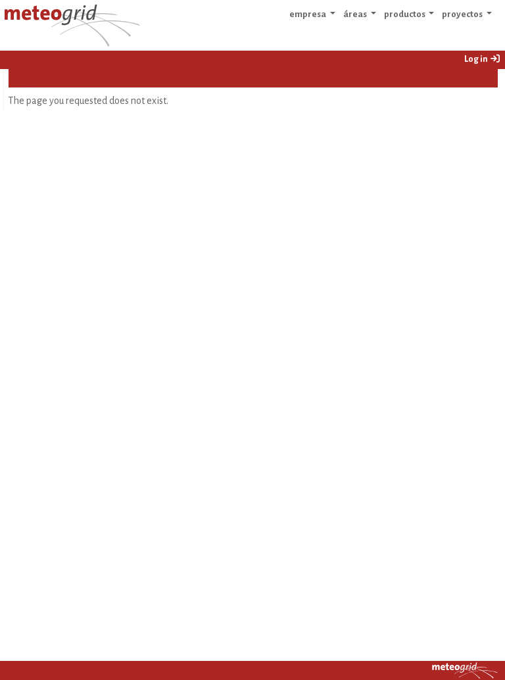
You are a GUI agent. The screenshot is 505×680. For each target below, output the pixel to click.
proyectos (463, 14)
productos (405, 14)
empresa (308, 14)
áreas (355, 14)
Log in (476, 59)
